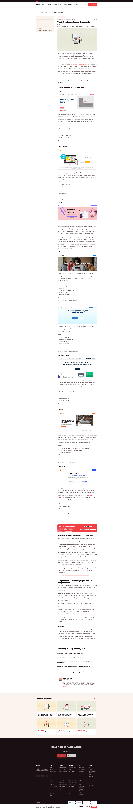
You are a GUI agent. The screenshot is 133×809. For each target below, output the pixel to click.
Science (51, 773)
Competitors (71, 786)
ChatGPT (71, 79)
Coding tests (61, 782)
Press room (91, 778)
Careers (90, 769)
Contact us (91, 783)
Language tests (62, 769)
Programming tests (63, 771)
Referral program (72, 780)
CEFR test (61, 778)
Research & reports (72, 767)
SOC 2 (80, 780)
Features (51, 780)
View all (93, 698)
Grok (89, 79)
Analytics (51, 775)
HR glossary (71, 790)
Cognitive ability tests (63, 775)
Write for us (91, 781)
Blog (40, 12)
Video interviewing (53, 786)
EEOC (80, 784)
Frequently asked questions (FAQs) (45, 30)
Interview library (53, 793)
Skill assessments (53, 791)
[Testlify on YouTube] (47, 776)
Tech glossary (72, 796)
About (75, 4)
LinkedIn (65, 686)
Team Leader (73, 643)
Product (43, 4)
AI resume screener (53, 790)
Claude (83, 79)
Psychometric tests (63, 784)
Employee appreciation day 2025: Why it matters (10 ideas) (75, 575)
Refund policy (81, 771)
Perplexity (61, 82)
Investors (90, 780)
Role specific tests (62, 767)
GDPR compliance (82, 773)
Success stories (72, 784)
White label (52, 784)
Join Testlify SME (72, 771)
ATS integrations (53, 771)
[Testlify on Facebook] (44, 776)
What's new (52, 782)
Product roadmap (53, 788)
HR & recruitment (45, 12)
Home (37, 12)
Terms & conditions (82, 769)
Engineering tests (62, 786)
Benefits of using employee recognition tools (44, 23)
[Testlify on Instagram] (42, 776)
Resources (70, 4)
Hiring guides (71, 788)
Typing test (61, 780)
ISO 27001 (80, 782)
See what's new (66, 1)
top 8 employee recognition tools (78, 64)
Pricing (59, 4)
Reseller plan (52, 778)
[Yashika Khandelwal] (60, 682)
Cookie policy (81, 775)
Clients (90, 774)
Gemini (77, 79)
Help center (91, 785)
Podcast (70, 778)
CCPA (80, 792)
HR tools (70, 791)
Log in (86, 4)
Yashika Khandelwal (67, 678)
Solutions (64, 4)
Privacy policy (81, 767)
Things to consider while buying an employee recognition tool (45, 26)
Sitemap (70, 775)
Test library (49, 4)
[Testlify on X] (39, 776)
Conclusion (41, 28)
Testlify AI (51, 767)
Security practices (82, 776)
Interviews (55, 4)
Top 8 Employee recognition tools (45, 20)
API (50, 776)
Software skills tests (63, 773)
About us (90, 767)
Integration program (73, 773)
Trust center (81, 794)
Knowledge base (72, 776)
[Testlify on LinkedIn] (37, 776)
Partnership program (73, 782)
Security (80, 778)
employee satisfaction (83, 629)
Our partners (91, 776)
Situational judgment (63, 776)
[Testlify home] (38, 4)
